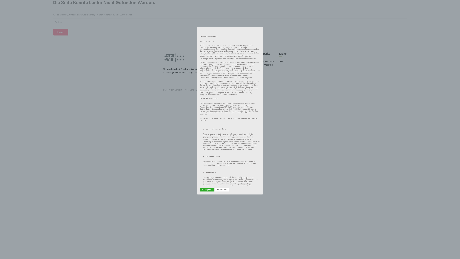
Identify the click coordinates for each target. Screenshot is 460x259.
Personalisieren (222, 190)
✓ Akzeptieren (207, 190)
